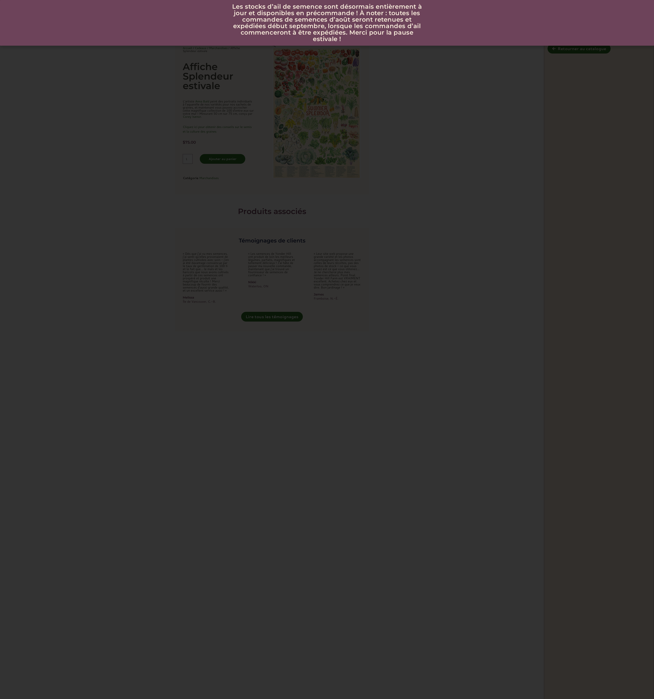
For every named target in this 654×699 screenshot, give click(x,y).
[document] (327, 349)
